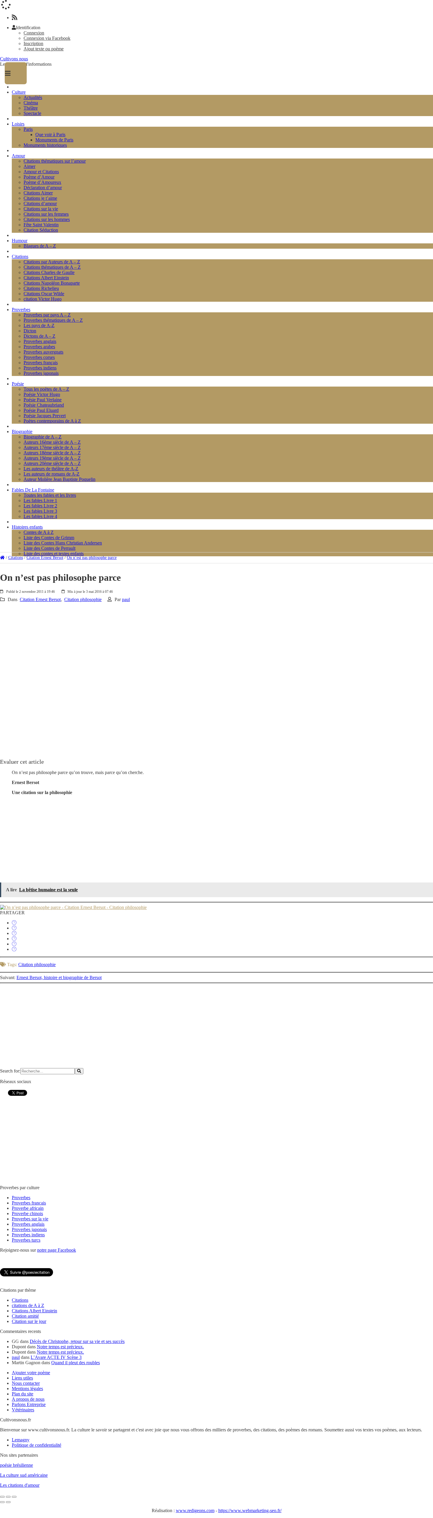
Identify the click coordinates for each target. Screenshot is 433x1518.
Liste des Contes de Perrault (49, 548)
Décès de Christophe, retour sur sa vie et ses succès (77, 1341)
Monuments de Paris (54, 139)
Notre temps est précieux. (60, 1346)
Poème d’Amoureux (42, 182)
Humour (19, 240)
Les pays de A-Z (39, 325)
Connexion (34, 32)
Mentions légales (27, 1388)
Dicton (30, 330)
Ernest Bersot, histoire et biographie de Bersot (59, 977)
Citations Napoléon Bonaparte (52, 283)
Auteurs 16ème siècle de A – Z (52, 442)
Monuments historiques (45, 145)
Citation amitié (25, 1316)
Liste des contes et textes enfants (54, 553)
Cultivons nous (14, 58)
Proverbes (21, 309)
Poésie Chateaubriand (44, 404)
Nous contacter (26, 1383)
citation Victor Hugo (43, 298)
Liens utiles (22, 1377)
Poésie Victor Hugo (42, 394)
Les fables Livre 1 (40, 500)
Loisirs (18, 123)
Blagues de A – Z (40, 245)
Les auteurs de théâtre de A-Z (51, 468)
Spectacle (32, 113)
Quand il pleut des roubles (75, 1362)
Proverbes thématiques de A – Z (53, 320)
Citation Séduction (41, 229)
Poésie (18, 383)
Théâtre (31, 107)
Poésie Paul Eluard (41, 410)
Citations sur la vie (41, 208)
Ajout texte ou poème (44, 48)
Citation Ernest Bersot (45, 557)
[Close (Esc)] (2, 1497)
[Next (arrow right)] (8, 1502)
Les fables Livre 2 (40, 505)
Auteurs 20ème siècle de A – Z (52, 463)
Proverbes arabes (39, 346)
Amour (18, 155)
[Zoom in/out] (14, 1497)
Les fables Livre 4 (40, 516)
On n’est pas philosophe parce (92, 557)
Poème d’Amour (39, 176)
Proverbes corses (39, 357)
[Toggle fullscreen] (8, 1497)
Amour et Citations (41, 171)
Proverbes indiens (40, 367)
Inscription (33, 43)
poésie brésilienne (16, 1465)
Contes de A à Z (39, 532)
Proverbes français (41, 362)
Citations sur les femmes (46, 214)
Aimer (29, 166)
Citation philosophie (83, 599)
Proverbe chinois (27, 1213)
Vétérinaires (23, 1409)
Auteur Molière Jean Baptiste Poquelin (59, 479)
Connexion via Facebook (47, 38)
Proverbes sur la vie (30, 1218)
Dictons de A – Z (39, 336)
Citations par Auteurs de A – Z (52, 261)
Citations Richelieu (41, 288)
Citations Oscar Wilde (44, 293)
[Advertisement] (176, 643)
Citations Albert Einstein (46, 277)
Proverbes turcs (26, 1240)
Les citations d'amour (19, 1485)
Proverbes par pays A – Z (47, 314)
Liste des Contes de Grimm (49, 537)
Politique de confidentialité (36, 1445)
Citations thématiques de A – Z (52, 267)
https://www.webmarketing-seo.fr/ (250, 1510)
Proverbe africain (28, 1208)
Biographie (22, 431)
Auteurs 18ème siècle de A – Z (52, 452)
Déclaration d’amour (43, 187)
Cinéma (31, 102)
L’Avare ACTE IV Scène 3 (56, 1357)
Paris (28, 129)
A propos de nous (28, 1399)
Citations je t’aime (40, 198)
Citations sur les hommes (47, 219)
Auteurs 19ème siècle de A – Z (52, 458)
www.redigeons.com (195, 1510)
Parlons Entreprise (29, 1404)
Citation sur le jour (29, 1321)
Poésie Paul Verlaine (43, 399)
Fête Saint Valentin (41, 224)
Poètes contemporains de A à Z (52, 420)
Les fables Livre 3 (40, 511)
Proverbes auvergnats (43, 351)
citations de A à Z (28, 1305)
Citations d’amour (40, 203)
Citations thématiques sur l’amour (55, 161)
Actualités (33, 97)
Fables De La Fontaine (33, 489)
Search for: (10, 1070)
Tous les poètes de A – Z (46, 389)
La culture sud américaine (24, 1475)
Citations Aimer (38, 192)
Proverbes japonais (41, 373)
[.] (2, 557)
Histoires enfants (27, 526)
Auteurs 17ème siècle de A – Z (52, 447)
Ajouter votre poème (31, 1372)
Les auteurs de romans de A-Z (52, 473)
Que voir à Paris (50, 134)
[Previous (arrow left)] (2, 1502)
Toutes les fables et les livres (50, 495)
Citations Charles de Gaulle (49, 272)
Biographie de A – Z (43, 436)
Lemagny (20, 1439)
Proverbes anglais (40, 341)
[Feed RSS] (14, 17)
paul (126, 599)
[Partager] (14, 922)
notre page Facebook (56, 1250)
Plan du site (22, 1393)
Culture (19, 92)
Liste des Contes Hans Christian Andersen (63, 542)
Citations (20, 256)
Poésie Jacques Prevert (45, 415)
